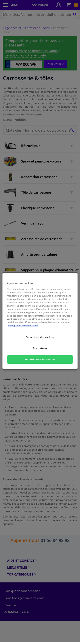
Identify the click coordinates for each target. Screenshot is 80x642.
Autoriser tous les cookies (40, 359)
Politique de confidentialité (23, 325)
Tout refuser (40, 348)
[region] (40, 321)
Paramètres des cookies (40, 337)
